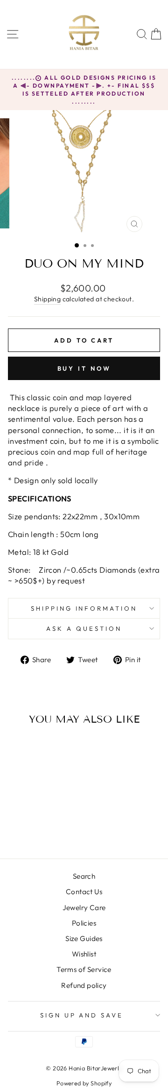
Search (84, 876)
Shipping (47, 299)
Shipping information (84, 608)
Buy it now (84, 368)
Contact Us (84, 891)
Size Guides (84, 938)
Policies (84, 923)
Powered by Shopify (84, 1083)
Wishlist (84, 953)
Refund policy (83, 985)
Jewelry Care (84, 907)
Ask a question (84, 628)
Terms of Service (84, 969)
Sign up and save (82, 1015)
